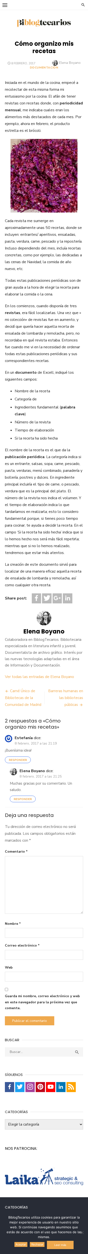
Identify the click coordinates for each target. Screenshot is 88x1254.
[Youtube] (50, 1087)
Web (9, 967)
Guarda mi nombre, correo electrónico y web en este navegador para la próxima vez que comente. (42, 1002)
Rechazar (37, 1244)
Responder (18, 760)
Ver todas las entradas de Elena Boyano (39, 676)
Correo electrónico (22, 945)
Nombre (13, 923)
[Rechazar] (81, 1232)
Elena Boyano (70, 62)
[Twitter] (46, 598)
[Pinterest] (40, 1087)
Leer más (60, 1245)
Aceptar (21, 1244)
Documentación (44, 67)
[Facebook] (36, 598)
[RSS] (71, 1087)
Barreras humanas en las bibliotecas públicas (65, 698)
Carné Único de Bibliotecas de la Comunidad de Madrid (23, 698)
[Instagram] (30, 1087)
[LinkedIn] (67, 598)
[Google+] (57, 598)
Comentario (16, 851)
